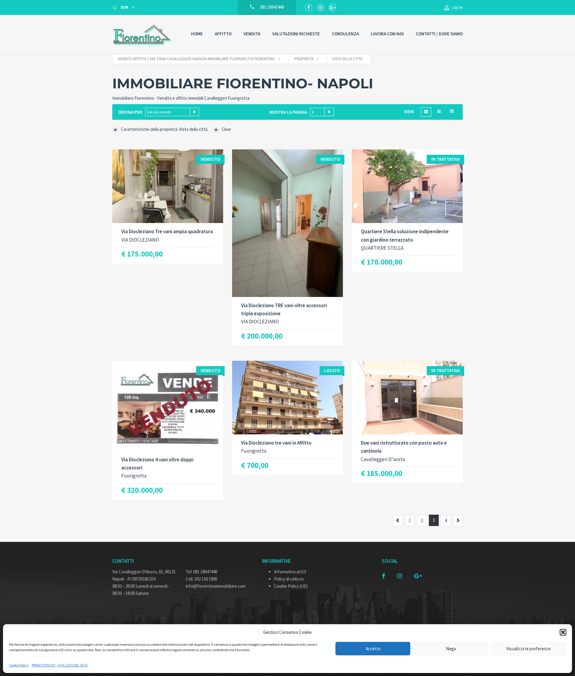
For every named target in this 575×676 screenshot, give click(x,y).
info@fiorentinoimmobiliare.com (216, 586)
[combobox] (172, 112)
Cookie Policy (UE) (291, 586)
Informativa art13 (290, 572)
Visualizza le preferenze (528, 648)
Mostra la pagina (288, 112)
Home (197, 34)
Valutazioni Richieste (296, 34)
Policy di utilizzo (289, 579)
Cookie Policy (19, 665)
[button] (563, 632)
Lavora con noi (387, 34)
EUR (124, 7)
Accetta (373, 648)
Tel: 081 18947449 (201, 572)
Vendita (251, 34)
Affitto (223, 34)
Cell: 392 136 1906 (201, 579)
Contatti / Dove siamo (439, 34)
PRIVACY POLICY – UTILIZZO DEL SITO (60, 665)
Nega (451, 648)
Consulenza (345, 34)
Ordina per (130, 112)
